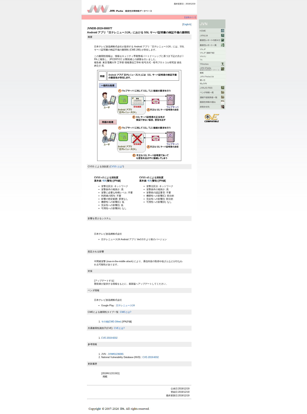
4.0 (149, 180)
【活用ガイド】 (190, 17)
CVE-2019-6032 (109, 338)
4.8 (104, 180)
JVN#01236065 (115, 354)
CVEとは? (119, 328)
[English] (186, 24)
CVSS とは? (116, 166)
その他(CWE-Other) (111, 321)
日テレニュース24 (125, 305)
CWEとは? (125, 312)
